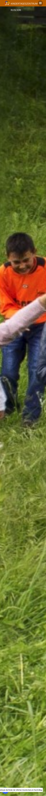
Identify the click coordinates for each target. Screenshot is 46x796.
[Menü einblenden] (40, 3)
